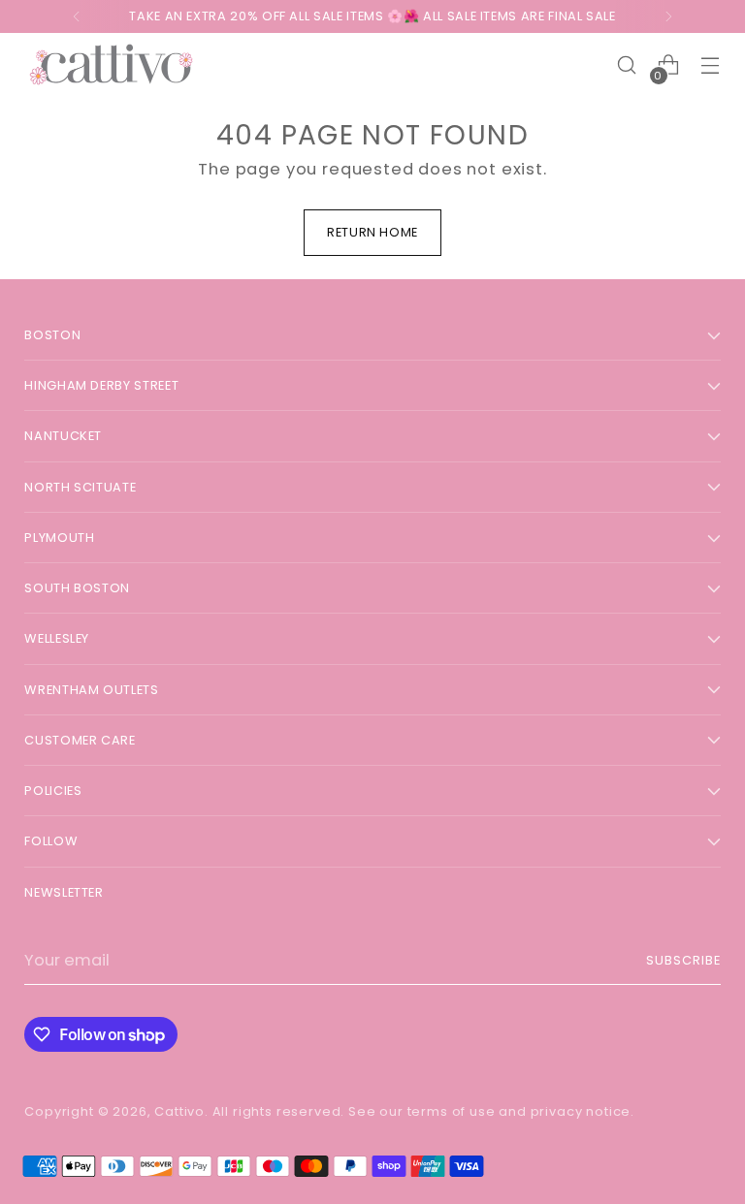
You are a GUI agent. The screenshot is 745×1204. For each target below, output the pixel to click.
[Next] (668, 16)
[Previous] (76, 16)
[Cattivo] (111, 65)
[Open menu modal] (710, 65)
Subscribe (683, 960)
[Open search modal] (627, 65)
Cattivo (179, 1111)
